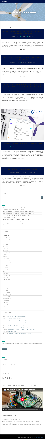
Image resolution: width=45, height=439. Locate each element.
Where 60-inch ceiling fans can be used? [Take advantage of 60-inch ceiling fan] (24, 323)
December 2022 (6, 252)
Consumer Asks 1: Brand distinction (22, 143)
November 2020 (6, 279)
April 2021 (5, 271)
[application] (22, 399)
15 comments (31, 62)
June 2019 (5, 304)
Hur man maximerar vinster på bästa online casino (13, 209)
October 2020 (6, 281)
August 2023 (5, 246)
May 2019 (5, 306)
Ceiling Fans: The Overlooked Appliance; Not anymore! (19, 333)
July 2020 (5, 284)
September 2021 (6, 263)
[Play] (3, 409)
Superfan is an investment (22, 169)
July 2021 (5, 265)
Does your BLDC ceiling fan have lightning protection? (19, 322)
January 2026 (6, 239)
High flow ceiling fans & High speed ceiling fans (18, 320)
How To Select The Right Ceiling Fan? (16, 325)
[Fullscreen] (41, 409)
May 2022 (5, 256)
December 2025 (6, 240)
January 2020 (6, 292)
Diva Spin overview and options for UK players (12, 221)
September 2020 (6, 283)
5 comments (32, 172)
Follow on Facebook (9, 365)
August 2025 (5, 244)
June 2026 (5, 235)
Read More (23, 49)
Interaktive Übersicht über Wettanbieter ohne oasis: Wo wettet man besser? (18, 211)
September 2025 (6, 242)
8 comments (31, 146)
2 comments (31, 36)
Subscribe (5, 349)
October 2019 (6, 296)
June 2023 (5, 248)
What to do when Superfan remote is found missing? (22, 32)
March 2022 (5, 258)
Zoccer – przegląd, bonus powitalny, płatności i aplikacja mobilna (16, 215)
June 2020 (5, 286)
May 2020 (5, 288)
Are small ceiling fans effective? (14, 318)
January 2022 (5, 260)
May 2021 (5, 269)
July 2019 (5, 302)
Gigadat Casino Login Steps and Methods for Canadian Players (16, 219)
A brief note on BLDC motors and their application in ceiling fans (21, 329)
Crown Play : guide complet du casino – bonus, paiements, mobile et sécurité (19, 223)
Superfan (23, 36)
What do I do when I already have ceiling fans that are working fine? (22, 86)
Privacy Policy (41, 437)
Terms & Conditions (35, 437)
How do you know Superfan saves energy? (22, 58)
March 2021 (5, 273)
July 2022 (5, 254)
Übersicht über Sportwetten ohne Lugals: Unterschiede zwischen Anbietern (18, 224)
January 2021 (5, 277)
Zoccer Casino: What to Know (9, 217)
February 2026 (6, 237)
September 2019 (6, 298)
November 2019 (6, 294)
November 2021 (6, 262)
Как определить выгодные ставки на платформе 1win (14, 207)
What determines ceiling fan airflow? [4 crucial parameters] (20, 327)
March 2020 (5, 290)
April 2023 (5, 250)
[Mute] (39, 409)
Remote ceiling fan (12, 331)
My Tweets (4, 359)
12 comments (31, 90)
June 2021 (5, 267)
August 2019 (5, 300)
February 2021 (6, 275)
